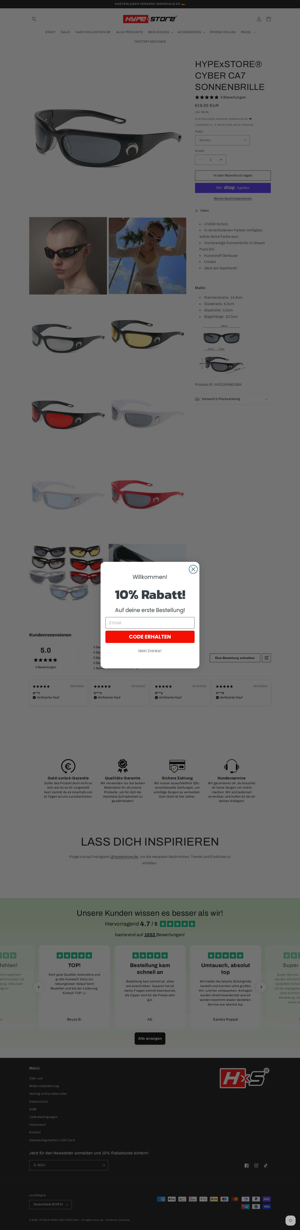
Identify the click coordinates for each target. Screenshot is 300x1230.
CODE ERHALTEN (150, 636)
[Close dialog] (193, 569)
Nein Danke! (150, 650)
